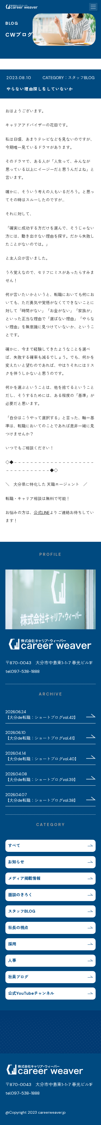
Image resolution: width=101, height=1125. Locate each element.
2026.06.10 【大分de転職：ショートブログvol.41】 (41, 735)
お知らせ (16, 862)
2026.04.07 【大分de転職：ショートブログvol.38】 (41, 797)
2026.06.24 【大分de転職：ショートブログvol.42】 (41, 714)
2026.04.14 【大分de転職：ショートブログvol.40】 (42, 756)
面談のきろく (20, 895)
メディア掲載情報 (24, 878)
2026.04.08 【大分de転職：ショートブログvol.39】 (41, 776)
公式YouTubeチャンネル (31, 993)
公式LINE (42, 512)
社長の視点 (18, 927)
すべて (14, 845)
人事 (12, 960)
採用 (12, 944)
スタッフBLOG (21, 911)
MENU (94, 6)
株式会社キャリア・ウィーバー (21, 6)
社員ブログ (18, 977)
